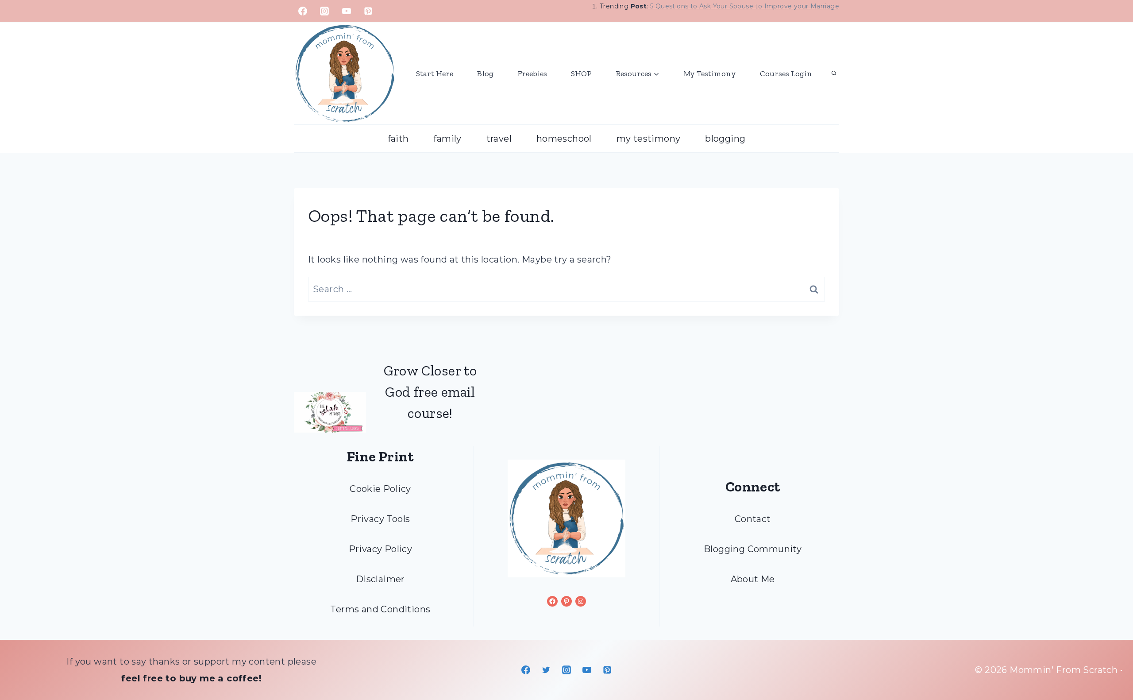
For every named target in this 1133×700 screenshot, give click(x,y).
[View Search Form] (834, 73)
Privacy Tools (380, 519)
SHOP (581, 73)
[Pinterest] (368, 11)
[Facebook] (303, 11)
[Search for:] (566, 289)
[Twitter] (546, 670)
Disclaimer (380, 579)
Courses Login (786, 73)
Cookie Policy (380, 488)
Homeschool (564, 138)
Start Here (434, 73)
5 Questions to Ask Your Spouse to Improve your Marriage (743, 6)
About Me (753, 579)
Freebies (532, 73)
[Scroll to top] (1111, 664)
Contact (753, 519)
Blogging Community (753, 549)
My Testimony (709, 73)
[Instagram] (324, 11)
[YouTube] (346, 11)
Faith (398, 138)
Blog (485, 73)
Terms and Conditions (380, 609)
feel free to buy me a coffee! (191, 678)
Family (447, 138)
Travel (499, 138)
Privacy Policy (380, 549)
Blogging (725, 138)
